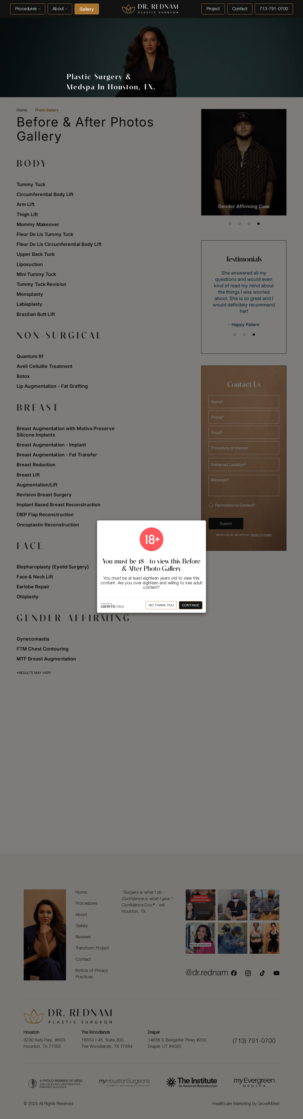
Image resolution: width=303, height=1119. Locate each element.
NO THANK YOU (161, 605)
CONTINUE (190, 605)
